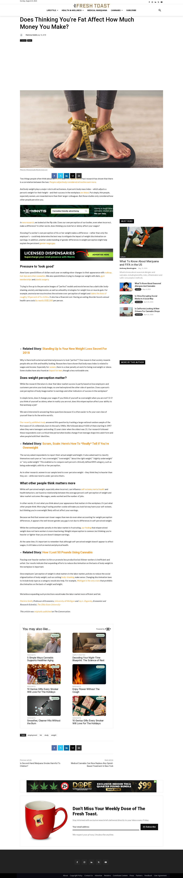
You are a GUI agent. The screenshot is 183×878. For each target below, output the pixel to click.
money (59, 178)
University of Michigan (65, 601)
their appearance (73, 178)
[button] (160, 10)
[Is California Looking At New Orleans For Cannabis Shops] (126, 311)
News (29, 40)
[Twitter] (60, 175)
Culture (23, 40)
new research (28, 222)
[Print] (79, 175)
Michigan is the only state (88, 580)
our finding (86, 527)
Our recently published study (32, 422)
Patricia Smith (31, 35)
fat (41, 735)
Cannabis (139, 302)
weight (53, 735)
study (46, 735)
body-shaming (67, 577)
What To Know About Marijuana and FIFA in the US (139, 263)
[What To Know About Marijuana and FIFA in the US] (141, 242)
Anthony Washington (128, 268)
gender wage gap (47, 243)
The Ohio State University (48, 604)
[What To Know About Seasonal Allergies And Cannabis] (126, 286)
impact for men (55, 370)
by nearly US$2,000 (44, 300)
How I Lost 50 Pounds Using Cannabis (67, 552)
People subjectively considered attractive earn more (73, 182)
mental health (98, 489)
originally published (42, 611)
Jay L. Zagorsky (85, 601)
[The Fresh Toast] (91, 6)
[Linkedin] (66, 175)
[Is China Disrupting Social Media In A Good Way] (126, 299)
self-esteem (86, 489)
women (52, 367)
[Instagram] (84, 862)
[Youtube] (105, 862)
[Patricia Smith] (21, 35)
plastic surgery (42, 279)
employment (32, 735)
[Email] (72, 175)
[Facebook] (54, 175)
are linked (84, 192)
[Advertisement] (91, 66)
